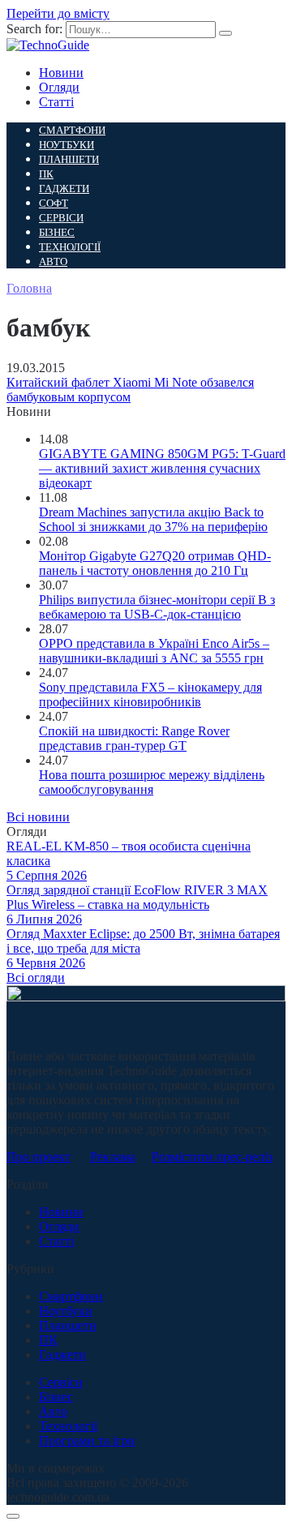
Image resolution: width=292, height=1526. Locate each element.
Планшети (69, 159)
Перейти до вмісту (58, 13)
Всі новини (38, 817)
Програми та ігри (87, 1440)
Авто (53, 261)
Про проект (38, 1157)
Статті (56, 102)
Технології (70, 247)
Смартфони (72, 130)
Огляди (59, 87)
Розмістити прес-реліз (212, 1157)
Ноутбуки (66, 145)
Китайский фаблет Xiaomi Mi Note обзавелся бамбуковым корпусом (130, 389)
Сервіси (61, 218)
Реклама (112, 1157)
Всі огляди (35, 977)
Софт (53, 203)
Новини (61, 72)
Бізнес (57, 232)
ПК (46, 174)
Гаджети (64, 188)
